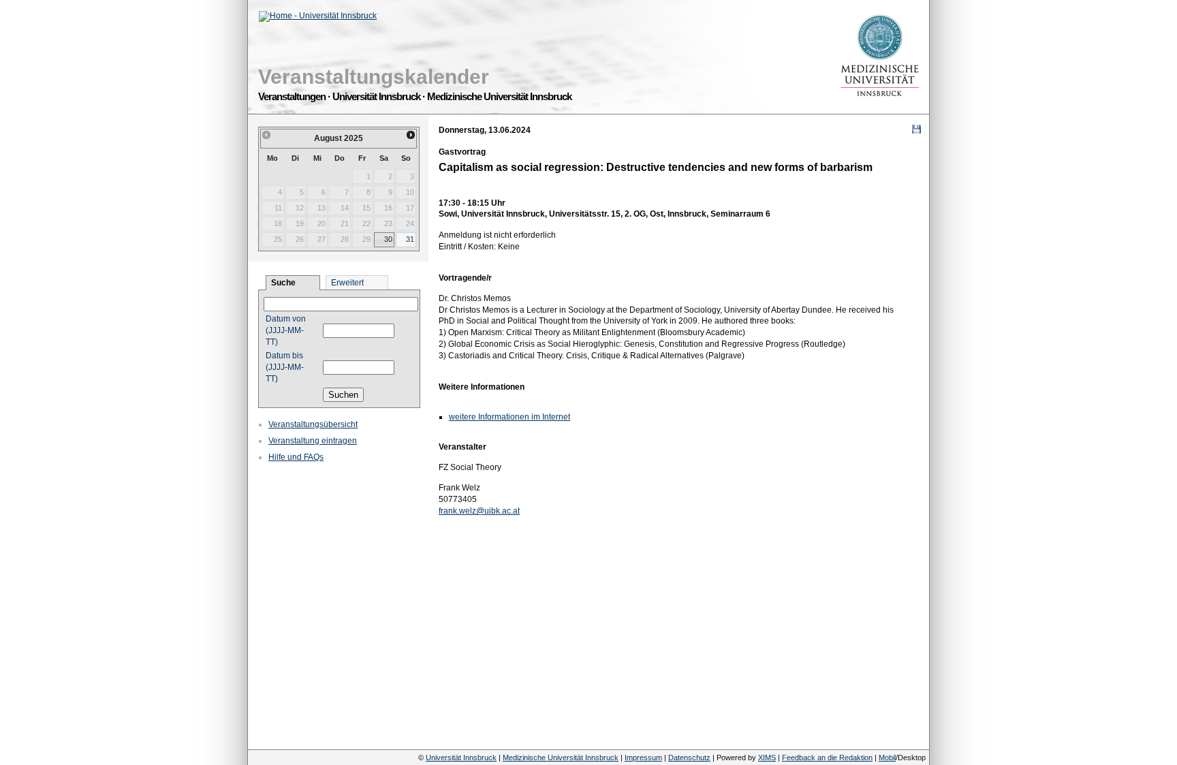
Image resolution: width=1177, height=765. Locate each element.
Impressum (643, 757)
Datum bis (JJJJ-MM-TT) (285, 367)
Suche (283, 282)
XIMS (767, 757)
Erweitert (347, 282)
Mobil (887, 757)
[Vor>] (411, 135)
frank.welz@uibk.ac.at (479, 511)
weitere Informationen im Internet (509, 417)
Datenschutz (689, 757)
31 (410, 239)
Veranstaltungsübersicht (313, 424)
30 (388, 239)
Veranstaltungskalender (373, 76)
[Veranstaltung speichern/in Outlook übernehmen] (916, 129)
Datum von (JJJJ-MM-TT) (286, 330)
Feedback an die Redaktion (827, 757)
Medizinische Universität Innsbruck (560, 757)
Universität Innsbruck (461, 757)
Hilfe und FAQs (296, 457)
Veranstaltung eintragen (312, 441)
